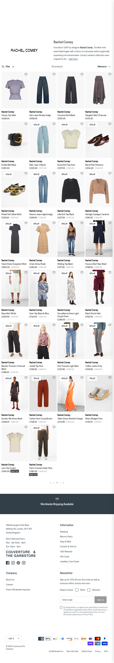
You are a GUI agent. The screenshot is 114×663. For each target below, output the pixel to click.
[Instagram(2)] (23, 563)
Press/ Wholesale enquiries (18, 589)
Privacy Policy (88, 614)
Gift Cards (64, 556)
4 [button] (62, 509)
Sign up (100, 599)
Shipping (64, 531)
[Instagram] (13, 563)
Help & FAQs (65, 541)
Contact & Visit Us (68, 546)
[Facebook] (7, 563)
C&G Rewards (66, 551)
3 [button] (59, 509)
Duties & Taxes (87, 651)
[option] (57, 501)
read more (73, 59)
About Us (10, 579)
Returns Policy (66, 536)
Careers (9, 584)
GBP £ (11, 638)
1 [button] (52, 509)
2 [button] (55, 509)
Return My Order (72, 651)
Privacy (98, 651)
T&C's (106, 651)
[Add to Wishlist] (26, 74)
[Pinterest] (18, 563)
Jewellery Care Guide (69, 561)
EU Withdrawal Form (56, 651)
